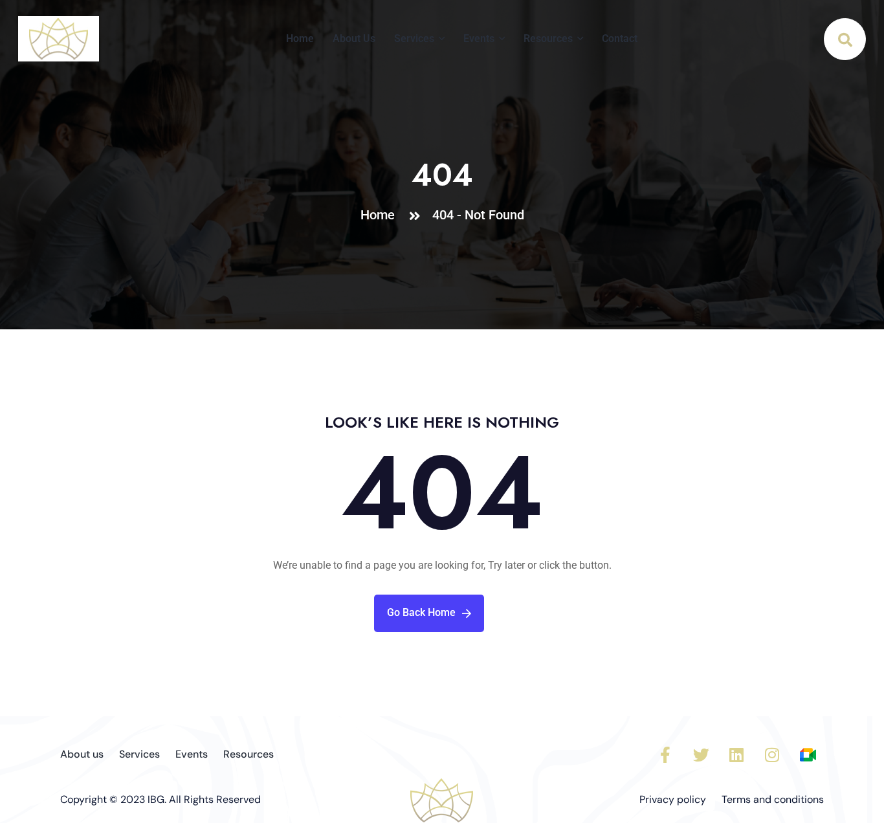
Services (414, 38)
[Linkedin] (736, 755)
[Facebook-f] (665, 755)
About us (82, 754)
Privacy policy (672, 799)
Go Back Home (421, 612)
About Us (354, 38)
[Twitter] (701, 755)
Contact (619, 38)
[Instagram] (772, 755)
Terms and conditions (773, 799)
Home (300, 38)
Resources (548, 38)
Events (478, 38)
